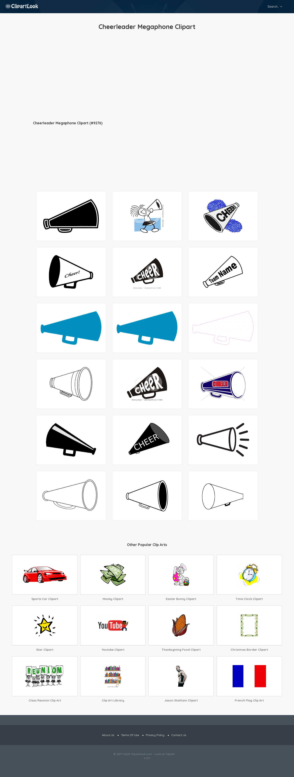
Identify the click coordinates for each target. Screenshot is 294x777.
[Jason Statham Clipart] (181, 676)
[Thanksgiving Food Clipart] (181, 626)
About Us (108, 735)
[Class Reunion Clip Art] (44, 676)
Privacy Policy (155, 735)
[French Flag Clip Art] (249, 676)
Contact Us (178, 735)
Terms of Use (130, 735)
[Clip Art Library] (113, 676)
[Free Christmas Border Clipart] (249, 626)
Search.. (273, 6)
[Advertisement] (147, 76)
